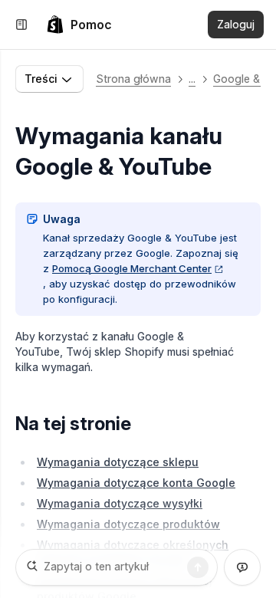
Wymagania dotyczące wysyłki (119, 503)
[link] (79, 24)
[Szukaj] (198, 567)
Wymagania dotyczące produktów (128, 524)
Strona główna (133, 78)
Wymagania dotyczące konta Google (136, 482)
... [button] (192, 78)
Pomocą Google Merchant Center (132, 268)
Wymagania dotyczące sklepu (118, 461)
